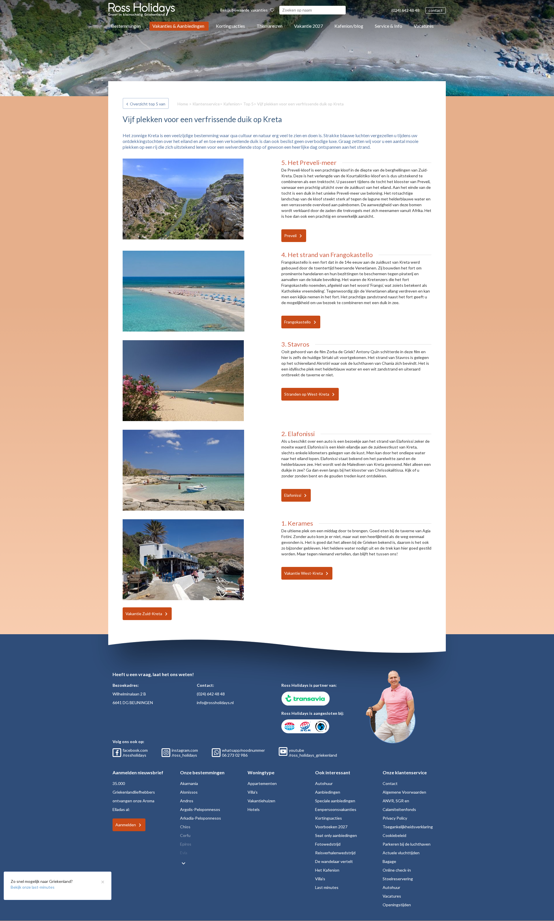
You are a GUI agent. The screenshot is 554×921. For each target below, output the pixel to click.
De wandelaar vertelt (334, 861)
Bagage (389, 861)
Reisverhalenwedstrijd (335, 852)
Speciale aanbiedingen (335, 800)
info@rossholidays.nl (215, 702)
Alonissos (189, 792)
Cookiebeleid (394, 835)
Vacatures (424, 26)
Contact (390, 783)
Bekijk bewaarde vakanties (244, 10)
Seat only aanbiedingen (336, 835)
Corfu (185, 835)
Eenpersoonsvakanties (335, 809)
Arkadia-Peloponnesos (200, 818)
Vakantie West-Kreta (303, 573)
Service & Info (388, 26)
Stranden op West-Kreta (306, 394)
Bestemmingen (126, 26)
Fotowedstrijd (327, 844)
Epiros (185, 844)
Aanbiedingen (327, 792)
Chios (185, 826)
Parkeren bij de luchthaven (407, 844)
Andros (186, 800)
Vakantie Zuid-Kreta (144, 613)
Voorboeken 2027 (331, 826)
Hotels (254, 809)
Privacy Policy (395, 818)
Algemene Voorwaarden (404, 792)
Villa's (253, 792)
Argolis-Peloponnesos (200, 809)
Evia (183, 852)
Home (182, 103)
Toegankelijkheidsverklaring (408, 826)
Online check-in (397, 870)
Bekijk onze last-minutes (33, 887)
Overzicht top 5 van (147, 103)
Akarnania (189, 783)
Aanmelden (125, 824)
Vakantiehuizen (261, 800)
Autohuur (324, 783)
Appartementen (262, 783)
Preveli (290, 235)
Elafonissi (292, 495)
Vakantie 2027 (308, 26)
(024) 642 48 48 (406, 10)
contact (435, 10)
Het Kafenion (327, 870)
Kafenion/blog (348, 26)
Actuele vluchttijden (401, 852)
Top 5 (248, 103)
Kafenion (231, 103)
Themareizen (269, 26)
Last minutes (326, 887)
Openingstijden (397, 904)
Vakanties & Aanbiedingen (178, 26)
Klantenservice (206, 103)
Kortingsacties (230, 26)
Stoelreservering (398, 878)
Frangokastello (297, 321)
